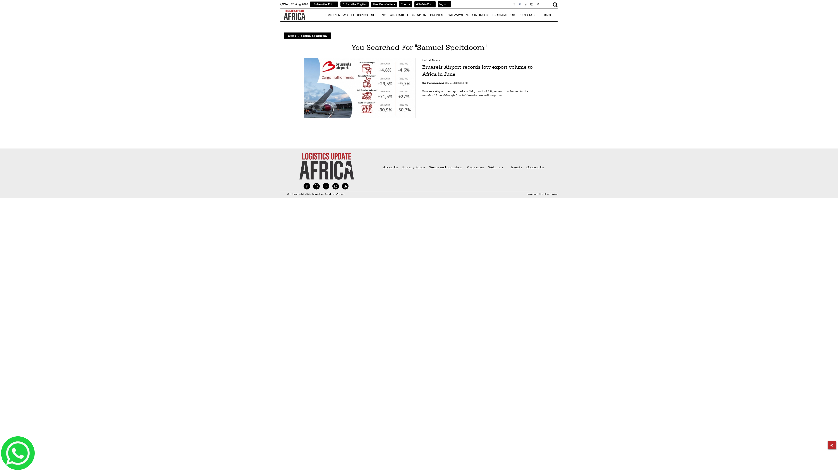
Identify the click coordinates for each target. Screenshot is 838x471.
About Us (390, 167)
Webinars (495, 167)
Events (404, 4)
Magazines (475, 167)
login (442, 4)
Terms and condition (446, 167)
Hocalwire (551, 194)
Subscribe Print (324, 4)
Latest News (431, 60)
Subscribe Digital (355, 4)
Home (292, 35)
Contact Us (535, 167)
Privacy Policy (413, 167)
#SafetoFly (422, 4)
